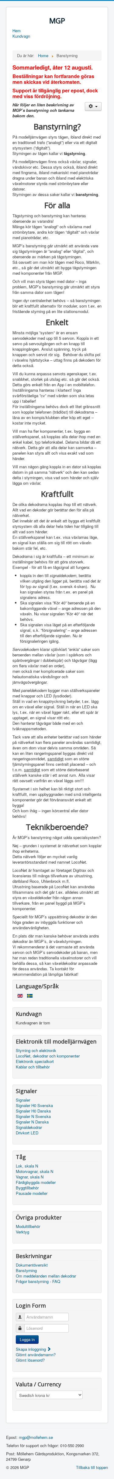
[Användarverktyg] (93, 106)
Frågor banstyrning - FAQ (38, 1281)
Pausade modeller (31, 1193)
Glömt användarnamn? (36, 1354)
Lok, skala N (27, 1166)
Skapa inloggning (31, 1349)
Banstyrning (26, 1270)
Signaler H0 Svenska (34, 1105)
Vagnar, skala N (29, 1177)
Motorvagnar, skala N (34, 1171)
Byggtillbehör (27, 1188)
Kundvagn (21, 36)
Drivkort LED (27, 1133)
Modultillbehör (28, 1226)
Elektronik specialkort (35, 1061)
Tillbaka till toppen (92, 1467)
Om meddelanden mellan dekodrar (46, 1276)
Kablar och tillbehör (33, 1067)
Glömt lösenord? (30, 1360)
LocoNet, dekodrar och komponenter (48, 1056)
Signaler (23, 1100)
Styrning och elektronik (36, 1050)
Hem (16, 30)
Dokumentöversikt (32, 1265)
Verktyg (22, 1232)
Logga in (27, 1339)
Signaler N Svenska (33, 1116)
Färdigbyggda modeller (36, 1182)
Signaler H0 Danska (33, 1111)
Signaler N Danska (32, 1122)
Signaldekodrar (29, 1127)
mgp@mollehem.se (36, 1437)
